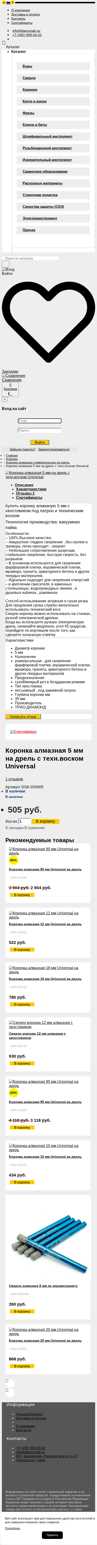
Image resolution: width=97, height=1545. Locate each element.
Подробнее (12, 1528)
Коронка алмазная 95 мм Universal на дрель (45, 1102)
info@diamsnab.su (30, 1452)
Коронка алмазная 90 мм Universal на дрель (45, 869)
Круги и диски (35, 101)
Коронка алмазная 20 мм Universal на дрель (45, 1340)
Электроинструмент (40, 218)
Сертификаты (29, 498)
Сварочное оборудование (45, 171)
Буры (27, 66)
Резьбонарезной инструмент (47, 148)
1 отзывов (14, 779)
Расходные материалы (43, 183)
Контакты (23, 1430)
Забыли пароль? (22, 449)
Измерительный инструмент (47, 160)
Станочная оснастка (40, 195)
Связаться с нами (30, 1460)
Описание (24, 485)
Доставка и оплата (31, 1418)
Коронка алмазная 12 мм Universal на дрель (45, 924)
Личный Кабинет (29, 1414)
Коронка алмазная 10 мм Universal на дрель (45, 1156)
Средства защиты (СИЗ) (43, 206)
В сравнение (34, 828)
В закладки (14, 828)
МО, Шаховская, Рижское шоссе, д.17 (47, 1456)
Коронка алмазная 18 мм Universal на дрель (45, 979)
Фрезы (28, 113)
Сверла (29, 78)
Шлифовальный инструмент (48, 136)
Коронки (30, 89)
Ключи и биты (35, 125)
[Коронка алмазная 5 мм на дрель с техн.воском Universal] (48, 477)
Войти (39, 442)
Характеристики (31, 489)
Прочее (29, 230)
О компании (25, 1426)
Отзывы (25, 493)
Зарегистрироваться (53, 449)
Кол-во (11, 821)
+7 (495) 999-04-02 (30, 1448)
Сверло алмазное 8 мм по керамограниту (43, 1286)
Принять (52, 1535)
